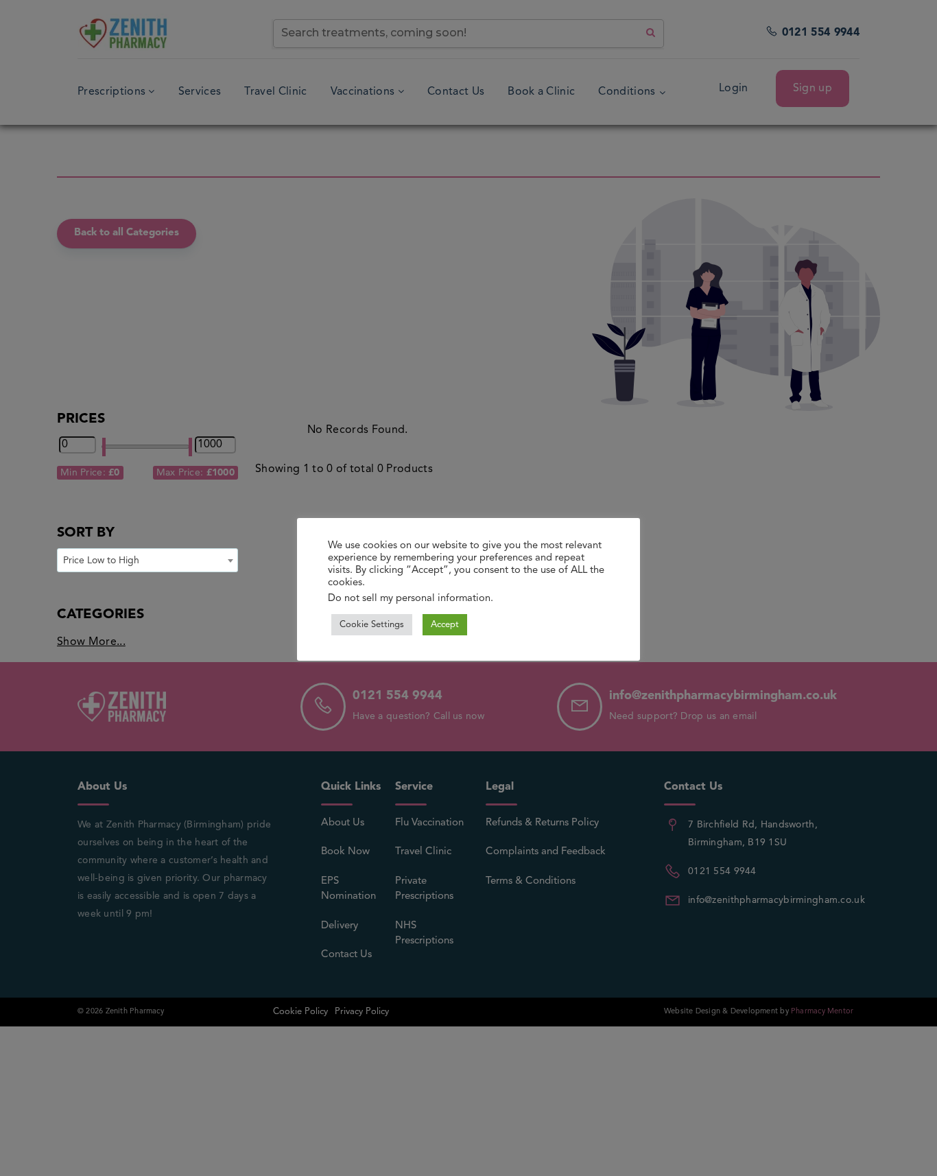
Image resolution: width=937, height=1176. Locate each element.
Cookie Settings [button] (372, 624)
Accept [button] (445, 624)
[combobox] (147, 560)
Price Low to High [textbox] (101, 560)
